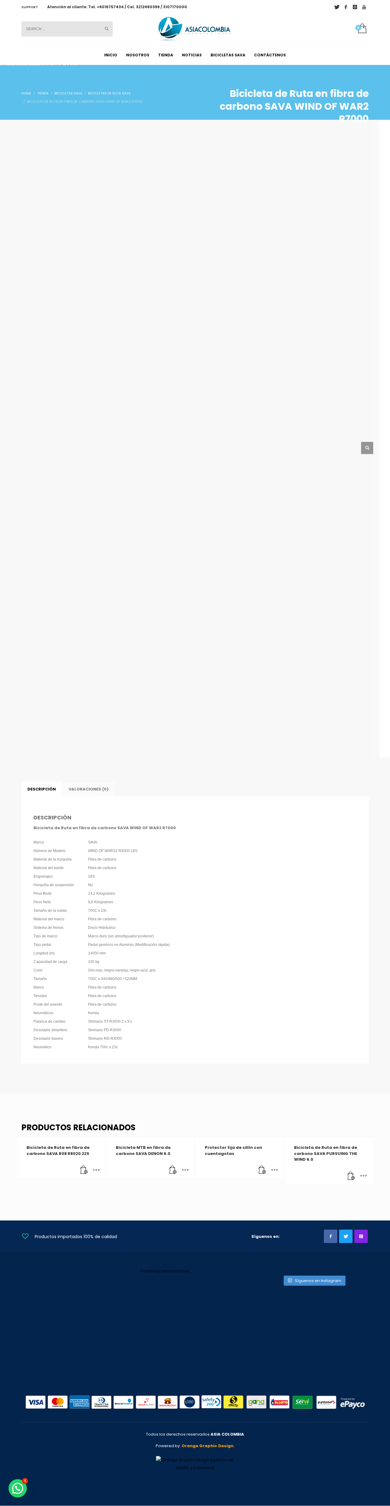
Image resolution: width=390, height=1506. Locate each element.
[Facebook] (345, 7)
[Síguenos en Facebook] (330, 1236)
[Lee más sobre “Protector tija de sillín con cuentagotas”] (262, 1170)
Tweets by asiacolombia (164, 1271)
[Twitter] (336, 7)
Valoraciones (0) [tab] (88, 789)
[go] (107, 29)
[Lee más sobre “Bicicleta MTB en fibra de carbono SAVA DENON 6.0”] (173, 1170)
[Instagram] (355, 7)
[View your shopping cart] (362, 29)
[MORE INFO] (96, 1170)
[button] (367, 448)
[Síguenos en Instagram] (361, 1236)
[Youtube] (364, 7)
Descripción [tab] (41, 789)
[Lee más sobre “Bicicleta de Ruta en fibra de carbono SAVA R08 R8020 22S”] (84, 1170)
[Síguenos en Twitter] (346, 1236)
